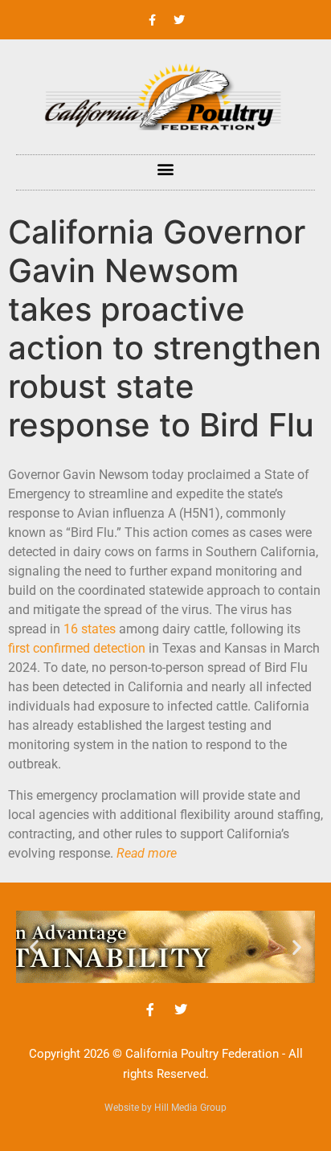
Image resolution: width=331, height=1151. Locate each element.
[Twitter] (179, 20)
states (97, 629)
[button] (166, 168)
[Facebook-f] (152, 20)
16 (70, 629)
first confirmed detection (76, 648)
